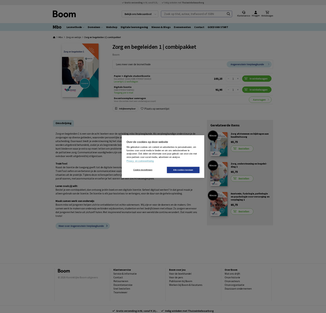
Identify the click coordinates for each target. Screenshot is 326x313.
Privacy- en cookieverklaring (140, 161)
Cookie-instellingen (142, 170)
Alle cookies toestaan (183, 170)
